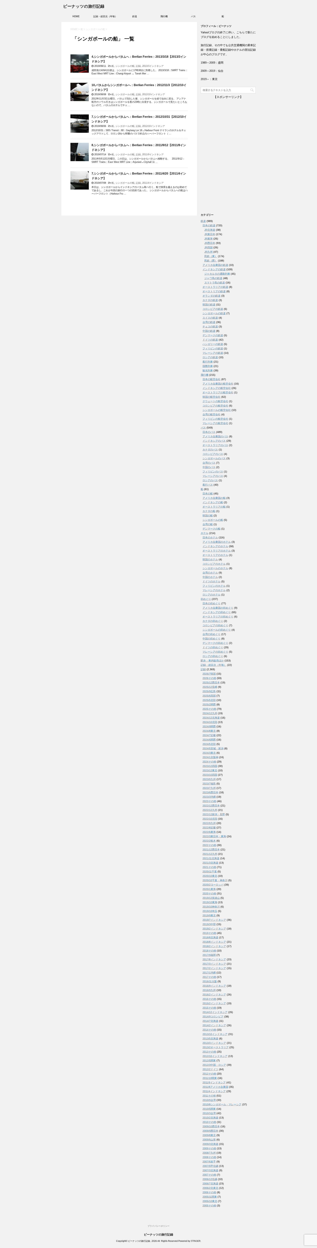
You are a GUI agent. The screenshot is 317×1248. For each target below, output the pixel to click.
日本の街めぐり (212, 603)
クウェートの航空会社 (215, 401)
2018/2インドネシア (214, 946)
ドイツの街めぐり (213, 647)
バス (193, 16)
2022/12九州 (210, 809)
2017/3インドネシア (214, 963)
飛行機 (164, 16)
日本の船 (208, 493)
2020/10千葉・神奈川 (215, 880)
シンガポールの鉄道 (214, 313)
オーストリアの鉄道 (214, 291)
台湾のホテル (210, 572)
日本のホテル (210, 537)
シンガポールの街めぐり (217, 629)
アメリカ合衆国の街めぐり (218, 607)
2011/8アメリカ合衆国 (215, 1086)
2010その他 (209, 1122)
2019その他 (209, 933)
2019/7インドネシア (214, 919)
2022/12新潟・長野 (214, 814)
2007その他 (209, 1174)
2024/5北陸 (209, 744)
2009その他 (209, 1148)
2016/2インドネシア (214, 994)
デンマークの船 (212, 528)
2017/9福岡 (209, 955)
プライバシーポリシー (158, 1226)
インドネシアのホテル (215, 546)
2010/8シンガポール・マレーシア (222, 1104)
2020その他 (209, 893)
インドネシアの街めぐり (217, 612)
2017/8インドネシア (214, 959)
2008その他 (209, 1157)
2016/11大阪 (210, 981)
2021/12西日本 (211, 849)
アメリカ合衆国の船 (214, 497)
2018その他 (209, 950)
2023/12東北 (210, 770)
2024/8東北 (209, 730)
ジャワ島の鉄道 (213, 278)
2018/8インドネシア (214, 941)
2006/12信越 (210, 1179)
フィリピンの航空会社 (215, 418)
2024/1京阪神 (210, 757)
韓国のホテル (210, 559)
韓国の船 (208, 515)
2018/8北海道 (210, 937)
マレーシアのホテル (214, 590)
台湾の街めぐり (212, 634)
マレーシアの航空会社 (215, 423)
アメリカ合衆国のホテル (217, 541)
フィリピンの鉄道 (213, 348)
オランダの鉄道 (212, 295)
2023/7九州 (209, 788)
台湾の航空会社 (212, 414)
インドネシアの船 (213, 502)
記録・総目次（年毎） (105, 16)
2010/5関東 (209, 1108)
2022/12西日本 (211, 805)
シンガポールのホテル (215, 568)
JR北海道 (209, 229)
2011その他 (209, 1095)
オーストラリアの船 (214, 506)
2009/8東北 (209, 1135)
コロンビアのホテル (214, 563)
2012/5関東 (209, 1060)
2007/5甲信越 (210, 1165)
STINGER (196, 1241)
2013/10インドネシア (215, 1034)
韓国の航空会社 (212, 396)
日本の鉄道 (209, 225)
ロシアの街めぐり (213, 656)
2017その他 (209, 977)
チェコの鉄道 (210, 326)
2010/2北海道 (210, 1117)
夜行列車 (208, 361)
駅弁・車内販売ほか (212, 660)
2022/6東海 (209, 831)
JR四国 (208, 247)
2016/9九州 (209, 990)
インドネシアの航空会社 (217, 388)
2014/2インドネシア (214, 1025)
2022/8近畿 (209, 827)
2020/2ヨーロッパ (213, 884)
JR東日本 (209, 234)
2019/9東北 (209, 915)
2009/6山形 (209, 1139)
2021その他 (209, 867)
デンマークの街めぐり (215, 642)
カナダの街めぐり (213, 621)
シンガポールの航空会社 (217, 410)
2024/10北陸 (210, 722)
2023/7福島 (209, 783)
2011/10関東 (210, 1078)
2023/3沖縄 (209, 796)
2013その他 (209, 1051)
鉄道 (134, 16)
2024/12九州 (210, 713)
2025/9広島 (209, 691)
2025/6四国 (209, 695)
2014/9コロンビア (213, 1016)
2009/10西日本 (211, 1126)
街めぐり (206, 599)
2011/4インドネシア (153, 182)
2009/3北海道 (210, 1144)
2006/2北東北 (210, 1187)
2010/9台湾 (209, 1100)
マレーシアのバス (213, 475)
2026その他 (209, 678)
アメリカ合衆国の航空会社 (218, 383)
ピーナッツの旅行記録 (83, 6)
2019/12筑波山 (211, 897)
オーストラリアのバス (215, 445)
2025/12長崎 (210, 686)
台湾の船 (208, 524)
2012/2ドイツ (210, 1069)
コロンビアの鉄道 (213, 308)
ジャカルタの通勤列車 (217, 273)
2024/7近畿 (209, 735)
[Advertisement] (228, 154)
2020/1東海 (209, 889)
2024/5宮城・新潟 (213, 748)
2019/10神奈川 (211, 906)
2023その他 (209, 801)
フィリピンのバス (213, 471)
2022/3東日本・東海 (214, 836)
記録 (138, 66)
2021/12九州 (210, 853)
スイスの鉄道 (210, 317)
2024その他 (209, 761)
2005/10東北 (210, 1201)
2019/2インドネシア (214, 928)
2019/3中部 (209, 924)
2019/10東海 (210, 902)
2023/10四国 (210, 774)
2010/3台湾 (209, 1113)
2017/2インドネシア (214, 968)
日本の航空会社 (212, 379)
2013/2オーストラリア (216, 1047)
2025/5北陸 (209, 700)
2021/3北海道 (210, 862)
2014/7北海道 (210, 1020)
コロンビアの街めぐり (215, 625)
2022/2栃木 (209, 840)
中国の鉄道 (209, 330)
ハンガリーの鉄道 (213, 344)
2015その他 (209, 1007)
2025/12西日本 (211, 682)
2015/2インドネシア (214, 1003)
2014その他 (209, 1029)
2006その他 (209, 1192)
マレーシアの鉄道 (213, 352)
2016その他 (209, 998)
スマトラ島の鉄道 (214, 282)
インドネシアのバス (214, 440)
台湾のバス (209, 462)
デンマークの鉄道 (213, 335)
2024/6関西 (209, 739)
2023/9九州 (209, 779)
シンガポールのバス (214, 458)
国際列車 (208, 366)
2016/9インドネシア (214, 985)
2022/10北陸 (210, 818)
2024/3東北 (209, 752)
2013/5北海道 (210, 1038)
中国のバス (209, 467)
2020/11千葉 (210, 871)
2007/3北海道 (210, 1170)
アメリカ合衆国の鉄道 (215, 265)
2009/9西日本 (210, 1130)
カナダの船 (209, 511)
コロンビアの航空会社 (215, 405)
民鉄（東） (210, 256)
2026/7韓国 (209, 673)
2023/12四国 (210, 766)
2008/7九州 (209, 1152)
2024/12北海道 (211, 717)
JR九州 (208, 251)
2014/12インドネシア (215, 1012)
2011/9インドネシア (153, 154)
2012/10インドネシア (153, 94)
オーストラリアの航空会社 (218, 392)
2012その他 (209, 1073)
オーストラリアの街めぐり (218, 616)
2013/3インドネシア (153, 66)
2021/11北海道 (211, 858)
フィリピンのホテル (214, 585)
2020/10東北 (210, 875)
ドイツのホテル (212, 581)
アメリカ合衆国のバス (215, 436)
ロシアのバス (210, 480)
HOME (76, 16)
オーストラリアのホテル (217, 550)
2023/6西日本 (210, 792)
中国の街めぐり (212, 638)
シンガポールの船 (124, 66)
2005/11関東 (210, 1196)
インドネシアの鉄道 (214, 269)
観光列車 (208, 370)
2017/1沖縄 (209, 972)
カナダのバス (210, 449)
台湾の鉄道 (209, 322)
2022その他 (209, 845)
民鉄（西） (210, 260)
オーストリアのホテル (215, 555)
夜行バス (208, 484)
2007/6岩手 (209, 1161)
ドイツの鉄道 (210, 339)
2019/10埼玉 (210, 911)
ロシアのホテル (212, 594)
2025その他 (209, 708)
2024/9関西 (209, 726)
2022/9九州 (209, 823)
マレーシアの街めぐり (215, 651)
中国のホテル (210, 577)
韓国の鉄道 (209, 304)
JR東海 (208, 238)
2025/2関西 (209, 704)
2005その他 (209, 1205)
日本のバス (209, 432)
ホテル (204, 533)
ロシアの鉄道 (210, 357)
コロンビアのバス (213, 454)
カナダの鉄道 (210, 300)
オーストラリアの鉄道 (215, 286)
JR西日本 (209, 243)
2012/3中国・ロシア (214, 1064)
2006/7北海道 (210, 1183)
